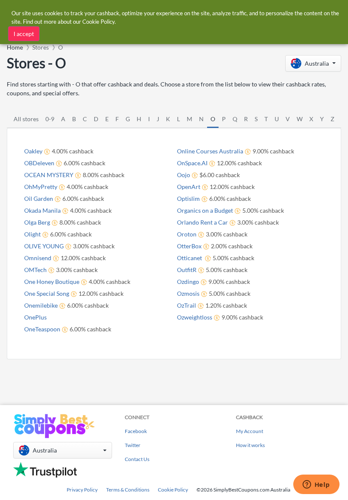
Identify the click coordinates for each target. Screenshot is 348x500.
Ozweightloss (194, 317)
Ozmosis (188, 293)
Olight (32, 234)
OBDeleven (39, 163)
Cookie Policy (173, 489)
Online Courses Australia (210, 151)
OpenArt (188, 186)
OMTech (35, 269)
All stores (26, 118)
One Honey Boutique (51, 281)
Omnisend (37, 257)
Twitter (132, 445)
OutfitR (186, 269)
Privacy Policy (82, 489)
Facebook (136, 431)
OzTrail (186, 305)
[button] (313, 63)
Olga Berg (37, 222)
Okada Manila (42, 210)
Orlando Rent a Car (202, 222)
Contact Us (137, 459)
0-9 (49, 118)
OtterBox (189, 246)
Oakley (33, 151)
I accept (24, 33)
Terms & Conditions (127, 489)
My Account (249, 431)
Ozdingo (188, 281)
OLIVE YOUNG (44, 246)
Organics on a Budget (205, 210)
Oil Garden (38, 198)
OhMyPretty (40, 186)
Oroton (186, 234)
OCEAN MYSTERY (48, 174)
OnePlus (35, 317)
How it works (250, 445)
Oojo (183, 174)
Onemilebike (41, 305)
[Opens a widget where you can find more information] (316, 485)
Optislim (188, 198)
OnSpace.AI (192, 163)
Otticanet (190, 257)
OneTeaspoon (42, 329)
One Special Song (46, 293)
